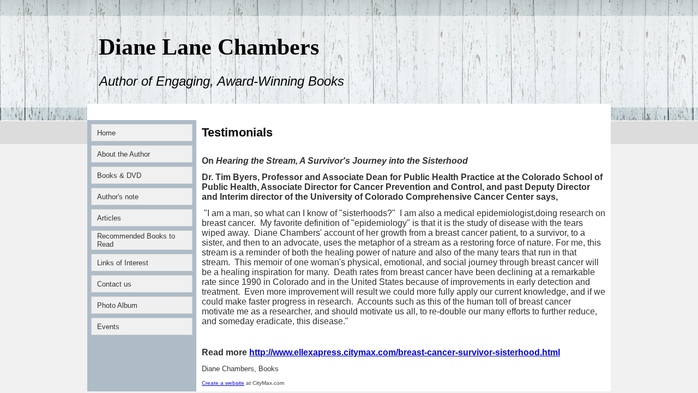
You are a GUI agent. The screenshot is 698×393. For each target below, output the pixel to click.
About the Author (123, 154)
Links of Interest (122, 263)
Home (106, 133)
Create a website (223, 383)
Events (108, 327)
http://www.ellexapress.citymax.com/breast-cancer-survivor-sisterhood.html (404, 352)
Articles (109, 218)
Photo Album (117, 305)
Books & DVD (119, 175)
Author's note (118, 197)
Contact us (114, 284)
